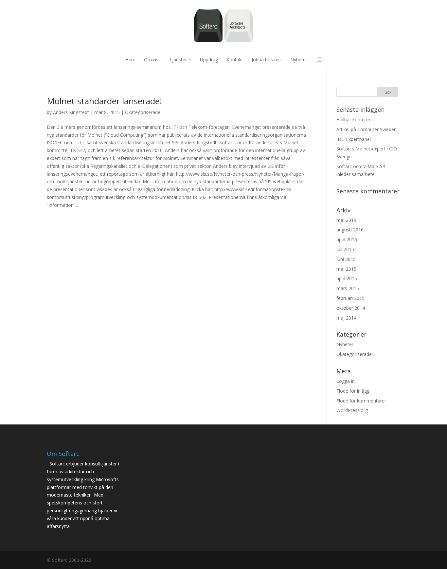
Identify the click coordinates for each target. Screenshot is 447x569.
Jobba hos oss (267, 59)
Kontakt (234, 59)
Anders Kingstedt (71, 112)
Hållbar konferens (355, 119)
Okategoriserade (142, 112)
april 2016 (346, 239)
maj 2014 (346, 318)
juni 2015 (346, 259)
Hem (130, 59)
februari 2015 (350, 298)
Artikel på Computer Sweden (366, 129)
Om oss (152, 59)
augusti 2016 (350, 229)
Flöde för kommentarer (361, 401)
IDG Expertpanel (353, 139)
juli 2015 (345, 249)
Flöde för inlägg (352, 391)
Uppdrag (209, 59)
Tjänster (178, 59)
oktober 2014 (350, 308)
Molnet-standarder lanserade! (104, 101)
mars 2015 (347, 288)
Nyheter (298, 59)
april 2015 (346, 278)
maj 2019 (346, 220)
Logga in (345, 381)
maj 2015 (346, 269)
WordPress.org (352, 410)
